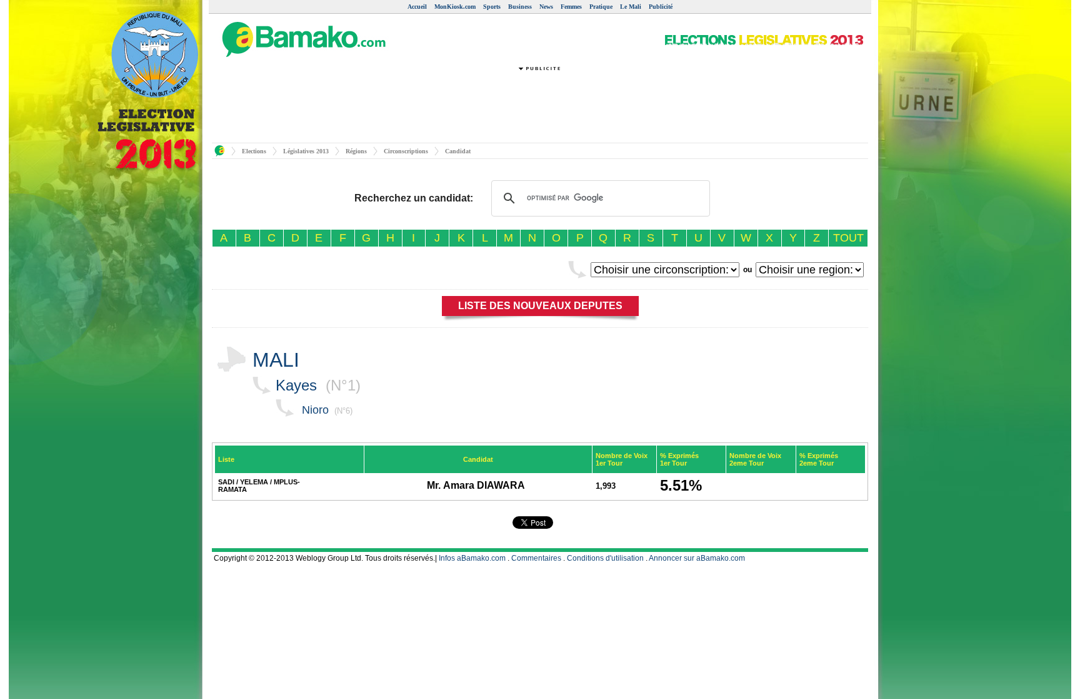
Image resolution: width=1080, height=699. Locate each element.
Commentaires (536, 558)
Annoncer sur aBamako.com (697, 558)
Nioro (315, 410)
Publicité (660, 6)
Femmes (571, 6)
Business (520, 6)
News (546, 6)
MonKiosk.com (455, 6)
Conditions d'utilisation (605, 558)
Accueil (417, 6)
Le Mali (630, 6)
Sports (492, 6)
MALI (275, 360)
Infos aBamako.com (472, 558)
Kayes (296, 385)
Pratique (600, 6)
